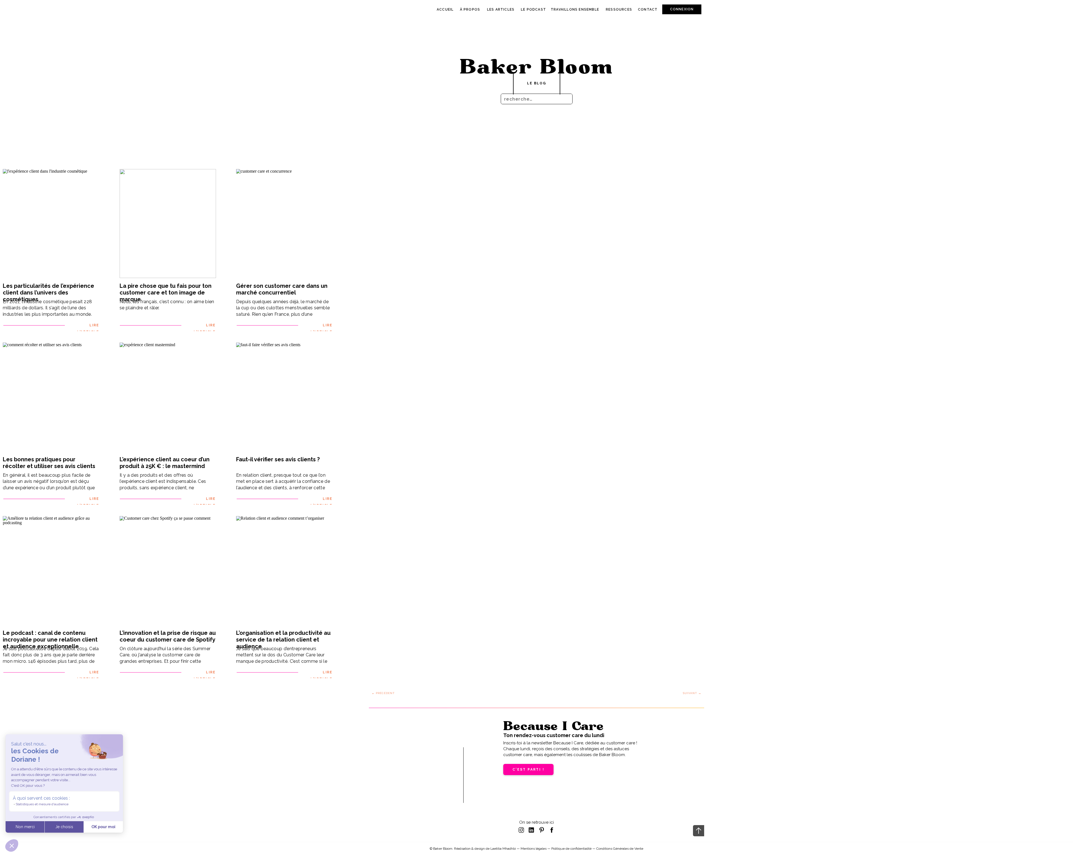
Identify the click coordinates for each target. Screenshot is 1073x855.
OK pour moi (103, 827)
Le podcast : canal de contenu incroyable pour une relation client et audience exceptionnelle (50, 640)
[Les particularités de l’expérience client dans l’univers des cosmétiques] (51, 223)
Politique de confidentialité (571, 849)
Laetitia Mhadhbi (503, 849)
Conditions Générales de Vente (619, 849)
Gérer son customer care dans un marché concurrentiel (281, 289)
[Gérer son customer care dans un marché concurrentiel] (284, 223)
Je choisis (64, 827)
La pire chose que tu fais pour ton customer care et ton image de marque (166, 292)
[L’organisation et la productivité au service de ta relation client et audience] (284, 570)
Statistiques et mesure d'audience (42, 804)
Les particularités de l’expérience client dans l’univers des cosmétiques (48, 292)
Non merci (25, 827)
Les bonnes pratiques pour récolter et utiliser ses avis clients (49, 462)
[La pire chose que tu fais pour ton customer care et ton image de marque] (168, 223)
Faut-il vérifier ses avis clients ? (278, 459)
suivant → (692, 693)
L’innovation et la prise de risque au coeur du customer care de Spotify (168, 636)
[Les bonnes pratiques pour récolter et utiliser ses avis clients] (51, 397)
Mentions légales (534, 849)
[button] (11, 845)
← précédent (383, 693)
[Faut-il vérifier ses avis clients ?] (284, 397)
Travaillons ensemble (575, 9)
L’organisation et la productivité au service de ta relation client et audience (283, 640)
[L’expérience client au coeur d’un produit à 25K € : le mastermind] (168, 397)
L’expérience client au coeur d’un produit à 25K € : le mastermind (165, 462)
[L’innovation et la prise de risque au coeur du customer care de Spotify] (168, 570)
